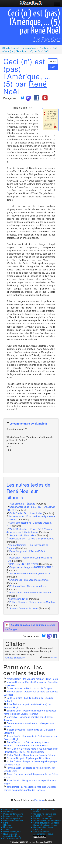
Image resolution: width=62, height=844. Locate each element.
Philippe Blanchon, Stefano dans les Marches (32, 602)
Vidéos (6, 829)
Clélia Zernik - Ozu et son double (25, 513)
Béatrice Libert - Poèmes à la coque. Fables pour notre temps (30, 712)
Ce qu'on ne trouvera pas (44, 813)
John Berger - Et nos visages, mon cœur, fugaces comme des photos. (30, 788)
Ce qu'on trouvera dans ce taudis (45, 810)
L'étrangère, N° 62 (18, 598)
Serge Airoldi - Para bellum (22, 535)
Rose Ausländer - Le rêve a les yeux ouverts (31, 538)
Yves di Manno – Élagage (22, 503)
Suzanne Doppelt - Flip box (29, 758)
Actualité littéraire (11, 809)
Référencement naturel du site (47, 820)
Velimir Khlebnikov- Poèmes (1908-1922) (30, 573)
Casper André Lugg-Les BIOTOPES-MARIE (31, 567)
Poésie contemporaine (13, 813)
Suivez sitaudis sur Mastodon (46, 822)
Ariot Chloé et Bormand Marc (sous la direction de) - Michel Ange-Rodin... (31, 750)
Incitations (8, 811)
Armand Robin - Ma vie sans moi (32, 678)
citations (54, 657)
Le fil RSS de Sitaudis (43, 816)
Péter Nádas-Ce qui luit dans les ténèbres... (31, 592)
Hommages (8, 827)
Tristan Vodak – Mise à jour (31, 755)
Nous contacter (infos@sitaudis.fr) (11, 834)
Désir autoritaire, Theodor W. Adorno (27, 586)
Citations (7, 825)
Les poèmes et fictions (13, 816)
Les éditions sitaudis (42, 818)
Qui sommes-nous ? (12, 838)
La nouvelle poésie (11, 818)
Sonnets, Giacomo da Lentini (23, 608)
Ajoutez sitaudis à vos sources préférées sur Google (30, 627)
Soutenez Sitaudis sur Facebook (43, 828)
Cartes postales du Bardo (29, 688)
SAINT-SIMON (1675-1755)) (23, 563)
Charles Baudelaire (15, 657)
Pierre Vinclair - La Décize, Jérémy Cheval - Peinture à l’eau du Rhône (27, 744)
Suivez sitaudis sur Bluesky (45, 825)
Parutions (39, 800)
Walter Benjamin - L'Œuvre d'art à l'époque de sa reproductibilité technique (29, 530)
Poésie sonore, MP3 (12, 831)
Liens (5, 822)
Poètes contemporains (13, 820)
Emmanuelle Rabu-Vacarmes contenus (28, 579)
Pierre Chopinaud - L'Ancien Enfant (27, 551)
